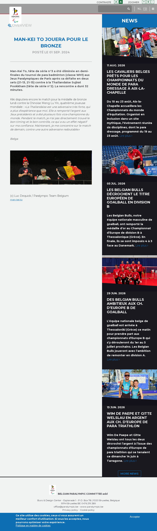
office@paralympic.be (66, 506)
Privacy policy (70, 509)
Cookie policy (87, 509)
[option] (51, 167)
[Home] (15, 15)
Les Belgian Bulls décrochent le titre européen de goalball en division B (128, 198)
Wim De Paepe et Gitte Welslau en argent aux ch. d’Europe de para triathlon (129, 419)
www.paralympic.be (91, 506)
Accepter (135, 516)
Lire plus (125, 135)
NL (139, 8)
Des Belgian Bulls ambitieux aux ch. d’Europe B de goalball (125, 306)
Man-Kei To (16, 199)
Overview (22, 25)
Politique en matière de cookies (33, 525)
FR (145, 8)
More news (129, 473)
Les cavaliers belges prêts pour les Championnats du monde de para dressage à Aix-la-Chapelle (128, 82)
